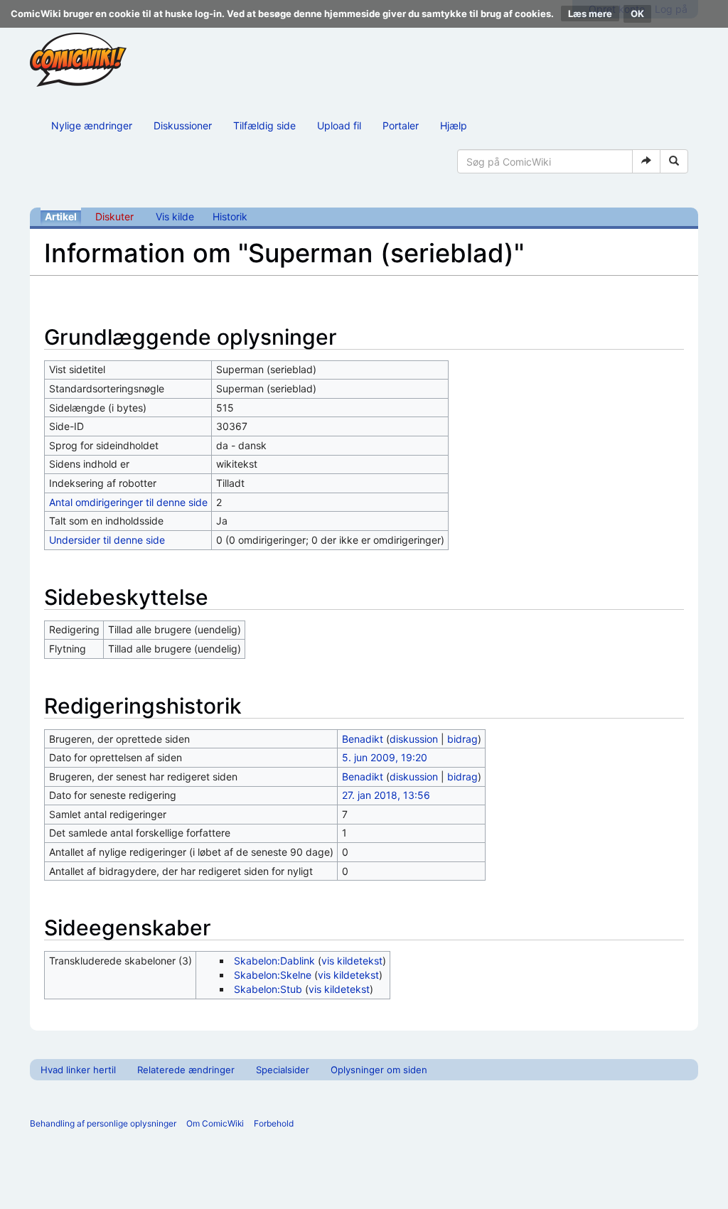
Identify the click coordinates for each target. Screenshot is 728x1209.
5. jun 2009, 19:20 (384, 757)
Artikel (61, 216)
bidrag (462, 739)
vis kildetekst (351, 961)
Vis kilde (175, 216)
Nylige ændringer (91, 125)
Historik (230, 216)
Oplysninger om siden (379, 1069)
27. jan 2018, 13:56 (386, 795)
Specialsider (282, 1069)
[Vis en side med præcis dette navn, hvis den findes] (646, 161)
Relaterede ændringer (186, 1069)
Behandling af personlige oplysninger (103, 1123)
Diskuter (114, 216)
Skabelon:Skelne (272, 975)
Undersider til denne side (107, 540)
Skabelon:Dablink (274, 961)
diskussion (414, 739)
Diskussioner (183, 125)
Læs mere (590, 13)
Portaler (400, 125)
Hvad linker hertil (78, 1069)
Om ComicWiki (215, 1123)
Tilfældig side (264, 125)
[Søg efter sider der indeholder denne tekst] (674, 161)
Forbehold (274, 1123)
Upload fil (339, 125)
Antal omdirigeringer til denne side (128, 502)
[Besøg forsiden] (78, 60)
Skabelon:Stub (268, 989)
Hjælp (453, 125)
